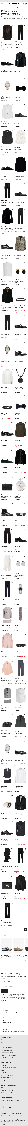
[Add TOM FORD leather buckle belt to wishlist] (12, 396)
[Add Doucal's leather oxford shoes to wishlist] (25, 741)
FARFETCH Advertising (7, 1077)
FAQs (4, 1020)
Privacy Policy (9, 997)
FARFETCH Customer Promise (8, 1057)
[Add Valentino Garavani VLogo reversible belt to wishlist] (12, 714)
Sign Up (4, 991)
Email (2, 983)
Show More (14, 965)
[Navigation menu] (2, 4)
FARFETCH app (5, 1072)
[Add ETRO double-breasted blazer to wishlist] (25, 236)
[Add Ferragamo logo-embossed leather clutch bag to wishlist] (12, 477)
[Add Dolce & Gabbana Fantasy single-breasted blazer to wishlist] (12, 25)
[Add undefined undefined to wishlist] (10, 939)
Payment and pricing (6, 1050)
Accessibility (4, 1115)
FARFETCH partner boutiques (8, 1067)
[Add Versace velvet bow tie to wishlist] (25, 78)
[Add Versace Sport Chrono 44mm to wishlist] (12, 343)
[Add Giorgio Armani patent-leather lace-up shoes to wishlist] (25, 343)
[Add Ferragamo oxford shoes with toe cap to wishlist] (25, 183)
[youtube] (13, 1107)
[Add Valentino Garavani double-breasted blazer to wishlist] (12, 130)
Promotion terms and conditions (9, 1055)
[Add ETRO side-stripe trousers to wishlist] (12, 315)
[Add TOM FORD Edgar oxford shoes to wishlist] (12, 236)
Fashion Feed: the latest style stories (10, 1100)
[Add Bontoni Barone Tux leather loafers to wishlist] (25, 315)
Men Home (3, 7)
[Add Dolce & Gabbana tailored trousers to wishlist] (25, 25)
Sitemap (3, 1080)
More (25, 18)
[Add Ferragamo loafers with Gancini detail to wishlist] (12, 52)
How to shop (6, 1010)
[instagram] (2, 1107)
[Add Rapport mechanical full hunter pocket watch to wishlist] (25, 477)
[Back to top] (25, 929)
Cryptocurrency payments (7, 1052)
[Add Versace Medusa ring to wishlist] (12, 796)
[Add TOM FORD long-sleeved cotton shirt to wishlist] (12, 370)
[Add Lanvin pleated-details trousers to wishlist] (12, 556)
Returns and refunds (6, 1047)
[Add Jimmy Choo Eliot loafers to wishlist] (12, 157)
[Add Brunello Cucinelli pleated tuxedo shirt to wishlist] (12, 104)
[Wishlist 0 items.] (22, 4)
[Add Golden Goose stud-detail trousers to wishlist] (25, 209)
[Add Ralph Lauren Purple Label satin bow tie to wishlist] (12, 849)
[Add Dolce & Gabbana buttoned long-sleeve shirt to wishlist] (12, 262)
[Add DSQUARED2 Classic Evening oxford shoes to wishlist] (25, 529)
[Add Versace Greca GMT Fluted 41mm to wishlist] (25, 582)
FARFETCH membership (7, 1090)
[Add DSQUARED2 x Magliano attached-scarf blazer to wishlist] (25, 876)
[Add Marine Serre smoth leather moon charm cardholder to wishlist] (12, 876)
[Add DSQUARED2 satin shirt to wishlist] (25, 423)
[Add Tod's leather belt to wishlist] (25, 503)
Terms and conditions (15, 1113)
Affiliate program (5, 1087)
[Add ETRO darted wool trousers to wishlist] (12, 582)
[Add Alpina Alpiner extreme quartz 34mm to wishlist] (12, 78)
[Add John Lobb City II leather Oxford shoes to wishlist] (12, 822)
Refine (13, 21)
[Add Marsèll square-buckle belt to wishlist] (25, 634)
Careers (3, 1070)
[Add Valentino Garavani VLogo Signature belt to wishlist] (25, 288)
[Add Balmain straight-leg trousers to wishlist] (25, 849)
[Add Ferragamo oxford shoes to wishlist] (25, 104)
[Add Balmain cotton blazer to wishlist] (25, 822)
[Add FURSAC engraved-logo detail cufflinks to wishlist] (25, 262)
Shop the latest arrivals (11, 1)
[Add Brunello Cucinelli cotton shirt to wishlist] (25, 769)
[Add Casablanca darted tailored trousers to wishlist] (12, 903)
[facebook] (10, 1107)
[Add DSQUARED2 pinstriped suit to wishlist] (12, 769)
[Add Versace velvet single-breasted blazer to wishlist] (25, 157)
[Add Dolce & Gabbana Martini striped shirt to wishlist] (25, 688)
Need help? (5, 1029)
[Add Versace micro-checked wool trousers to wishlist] (25, 661)
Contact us (4, 1039)
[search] (5, 4)
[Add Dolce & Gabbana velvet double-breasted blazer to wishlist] (12, 288)
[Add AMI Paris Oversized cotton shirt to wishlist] (12, 661)
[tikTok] (6, 1107)
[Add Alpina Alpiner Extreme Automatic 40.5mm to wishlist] (12, 741)
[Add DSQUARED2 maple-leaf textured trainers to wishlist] (12, 183)
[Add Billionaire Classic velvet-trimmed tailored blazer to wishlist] (25, 796)
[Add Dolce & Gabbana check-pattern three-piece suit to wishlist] (12, 688)
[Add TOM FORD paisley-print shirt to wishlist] (25, 130)
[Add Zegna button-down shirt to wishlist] (12, 634)
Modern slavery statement (7, 1075)
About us (3, 1065)
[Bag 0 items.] (26, 4)
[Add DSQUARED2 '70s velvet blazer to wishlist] (25, 450)
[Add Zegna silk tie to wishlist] (25, 608)
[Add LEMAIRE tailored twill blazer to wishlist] (25, 714)
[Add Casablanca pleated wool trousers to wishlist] (12, 529)
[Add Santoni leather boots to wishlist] (12, 503)
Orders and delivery (6, 1045)
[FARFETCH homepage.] (14, 3)
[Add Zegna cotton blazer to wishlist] (25, 52)
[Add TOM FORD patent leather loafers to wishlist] (12, 423)
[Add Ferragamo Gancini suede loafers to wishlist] (12, 450)
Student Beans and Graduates (9, 1092)
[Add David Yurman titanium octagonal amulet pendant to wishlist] (25, 370)
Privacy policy (4, 1113)
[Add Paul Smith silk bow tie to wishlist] (25, 396)
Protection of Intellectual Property (17, 1115)
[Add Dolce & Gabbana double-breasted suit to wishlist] (12, 608)
